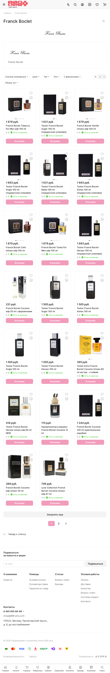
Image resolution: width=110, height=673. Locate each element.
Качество (86, 588)
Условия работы (90, 574)
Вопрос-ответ (62, 579)
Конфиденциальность (13, 656)
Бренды (59, 584)
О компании (10, 574)
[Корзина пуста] (104, 4)
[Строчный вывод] (100, 77)
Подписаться (95, 563)
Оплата (84, 579)
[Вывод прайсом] (104, 77)
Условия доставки (38, 584)
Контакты (86, 601)
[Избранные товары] (97, 4)
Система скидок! (89, 597)
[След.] (66, 523)
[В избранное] (31, 93)
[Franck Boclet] (55, 35)
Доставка (86, 584)
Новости (7, 579)
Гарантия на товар (38, 588)
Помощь (34, 574)
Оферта (33, 656)
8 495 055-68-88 (12, 611)
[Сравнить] (31, 97)
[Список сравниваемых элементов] (89, 4)
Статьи (59, 574)
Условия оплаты (37, 579)
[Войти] (82, 4)
